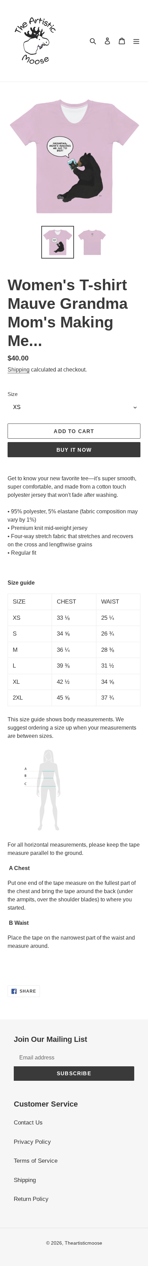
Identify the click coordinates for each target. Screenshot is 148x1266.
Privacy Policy (32, 1142)
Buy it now (74, 450)
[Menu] (136, 41)
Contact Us (28, 1122)
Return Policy (31, 1199)
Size (13, 394)
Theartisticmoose (83, 1243)
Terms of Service (35, 1161)
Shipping (19, 370)
